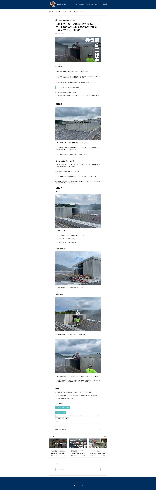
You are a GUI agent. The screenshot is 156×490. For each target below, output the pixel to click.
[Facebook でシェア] (56, 425)
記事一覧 (51, 11)
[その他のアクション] (100, 20)
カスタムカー (58, 11)
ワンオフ (85, 416)
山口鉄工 (75, 416)
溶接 (98, 416)
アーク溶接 (58, 418)
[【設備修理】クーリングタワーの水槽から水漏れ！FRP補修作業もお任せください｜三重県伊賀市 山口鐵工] (78, 443)
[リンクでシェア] (65, 425)
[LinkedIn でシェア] (62, 425)
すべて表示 (104, 436)
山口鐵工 (69, 416)
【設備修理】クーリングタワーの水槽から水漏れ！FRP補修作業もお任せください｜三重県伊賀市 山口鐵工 (78, 452)
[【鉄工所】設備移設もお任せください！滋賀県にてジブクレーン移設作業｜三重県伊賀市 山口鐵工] (58, 443)
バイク (64, 11)
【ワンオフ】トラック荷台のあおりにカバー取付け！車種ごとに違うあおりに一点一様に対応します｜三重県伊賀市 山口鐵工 (97, 452)
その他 (82, 11)
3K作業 (67, 418)
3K (63, 418)
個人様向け (76, 11)
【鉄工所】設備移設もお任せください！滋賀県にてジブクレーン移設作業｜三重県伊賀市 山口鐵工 (58, 452)
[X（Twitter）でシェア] (59, 425)
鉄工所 (70, 11)
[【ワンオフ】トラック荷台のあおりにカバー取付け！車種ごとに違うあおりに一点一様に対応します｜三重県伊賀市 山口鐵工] (98, 443)
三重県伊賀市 (63, 416)
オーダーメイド (92, 416)
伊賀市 (57, 416)
